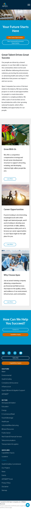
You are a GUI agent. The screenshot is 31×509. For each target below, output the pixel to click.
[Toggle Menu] (29, 5)
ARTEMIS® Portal (7, 479)
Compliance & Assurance (10, 383)
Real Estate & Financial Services (12, 437)
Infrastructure (6, 387)
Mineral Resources (8, 429)
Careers (4, 460)
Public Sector (6, 433)
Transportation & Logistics (10, 444)
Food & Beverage (7, 418)
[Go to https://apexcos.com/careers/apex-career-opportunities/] (15, 216)
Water (3, 372)
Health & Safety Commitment (11, 464)
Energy (4, 410)
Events (4, 475)
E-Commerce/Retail (8, 414)
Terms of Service (5, 507)
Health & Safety (7, 379)
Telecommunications (8, 440)
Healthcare (5, 422)
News (3, 472)
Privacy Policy (6, 483)
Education (5, 407)
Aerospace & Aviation (9, 403)
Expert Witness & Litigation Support (13, 390)
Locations (5, 456)
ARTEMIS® (5, 394)
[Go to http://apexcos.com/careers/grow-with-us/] (15, 153)
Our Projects (6, 468)
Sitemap (4, 490)
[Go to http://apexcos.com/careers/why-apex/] (15, 278)
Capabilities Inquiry (8, 453)
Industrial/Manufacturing (10, 425)
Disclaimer (5, 487)
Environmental (6, 375)
